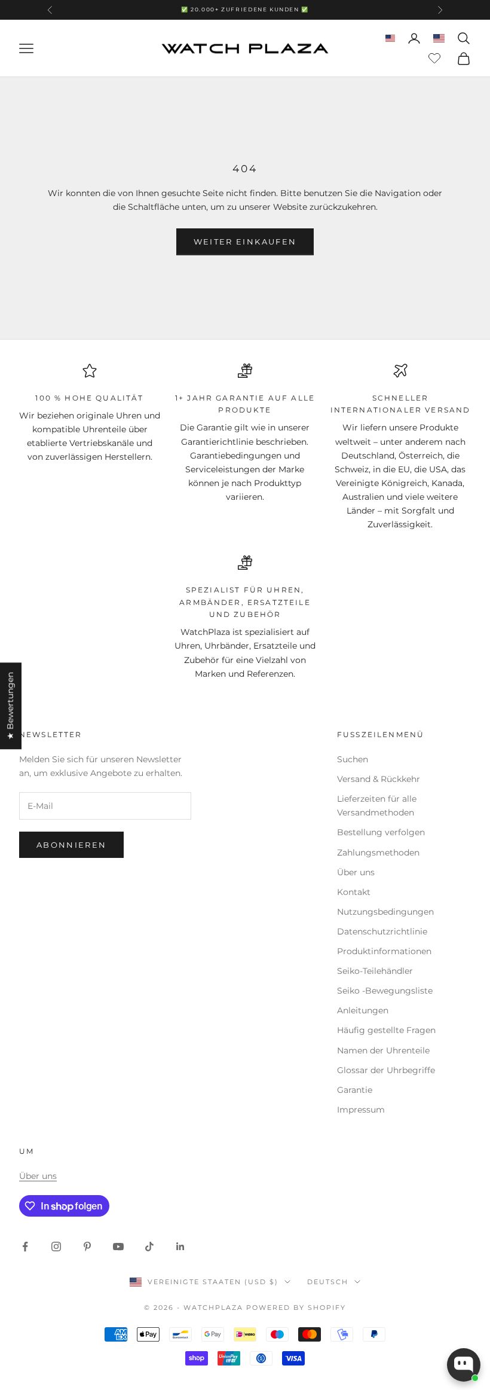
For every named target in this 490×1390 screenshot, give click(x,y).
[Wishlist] (436, 57)
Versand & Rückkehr (378, 779)
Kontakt (353, 892)
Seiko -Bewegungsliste (385, 990)
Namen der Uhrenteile (383, 1050)
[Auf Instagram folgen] (56, 1246)
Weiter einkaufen (245, 241)
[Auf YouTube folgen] (118, 1246)
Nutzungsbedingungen (385, 911)
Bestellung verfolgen (381, 832)
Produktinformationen (384, 951)
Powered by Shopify (296, 1307)
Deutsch (327, 1282)
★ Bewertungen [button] (10, 706)
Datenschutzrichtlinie (382, 931)
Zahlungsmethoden (378, 852)
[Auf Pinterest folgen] (87, 1246)
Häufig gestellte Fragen (386, 1030)
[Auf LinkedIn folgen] (180, 1246)
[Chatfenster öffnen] (463, 1365)
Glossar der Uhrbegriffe (386, 1070)
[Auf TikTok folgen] (149, 1246)
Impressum (361, 1109)
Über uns (356, 872)
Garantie (354, 1089)
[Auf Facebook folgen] (25, 1246)
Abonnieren (71, 845)
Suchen (352, 759)
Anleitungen (362, 1010)
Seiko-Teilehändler (375, 971)
